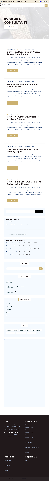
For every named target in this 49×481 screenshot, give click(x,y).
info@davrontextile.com (8, 1)
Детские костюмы (29, 444)
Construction (9, 306)
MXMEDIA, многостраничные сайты (30, 479)
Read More (12, 70)
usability (30, 332)
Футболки (27, 449)
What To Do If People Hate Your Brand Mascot (22, 85)
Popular (18, 332)
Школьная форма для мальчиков (32, 447)
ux (34, 332)
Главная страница (7, 460)
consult (15, 330)
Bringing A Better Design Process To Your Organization (23, 53)
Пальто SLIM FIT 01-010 (24, 251)
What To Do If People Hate (13, 291)
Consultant (8, 309)
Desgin (21, 330)
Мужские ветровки (29, 434)
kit (8, 332)
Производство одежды (30, 462)
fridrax (20, 49)
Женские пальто (28, 442)
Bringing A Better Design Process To (15, 286)
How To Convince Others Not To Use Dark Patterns (23, 118)
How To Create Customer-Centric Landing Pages (23, 150)
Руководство (7, 465)
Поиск (7, 209)
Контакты (6, 470)
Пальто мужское (28, 429)
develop (27, 330)
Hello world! (9, 221)
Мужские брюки (29, 432)
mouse (12, 332)
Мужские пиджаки (29, 427)
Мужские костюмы (29, 424)
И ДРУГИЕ (27, 452)
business (9, 330)
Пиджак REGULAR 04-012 (30, 242)
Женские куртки (29, 439)
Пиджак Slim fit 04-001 (24, 245)
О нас (5, 462)
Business (8, 303)
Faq (26, 460)
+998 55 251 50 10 (22, 1)
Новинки (6, 467)
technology (8, 315)
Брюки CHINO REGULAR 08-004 (31, 248)
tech (24, 332)
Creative (8, 312)
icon (33, 330)
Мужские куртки (29, 437)
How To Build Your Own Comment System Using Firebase (24, 183)
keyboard (38, 330)
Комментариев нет (29, 49)
